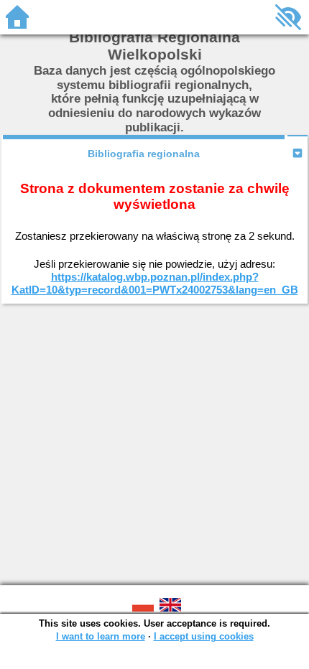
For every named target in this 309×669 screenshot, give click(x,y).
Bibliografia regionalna (144, 153)
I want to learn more (100, 636)
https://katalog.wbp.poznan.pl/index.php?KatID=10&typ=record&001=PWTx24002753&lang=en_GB (154, 283)
